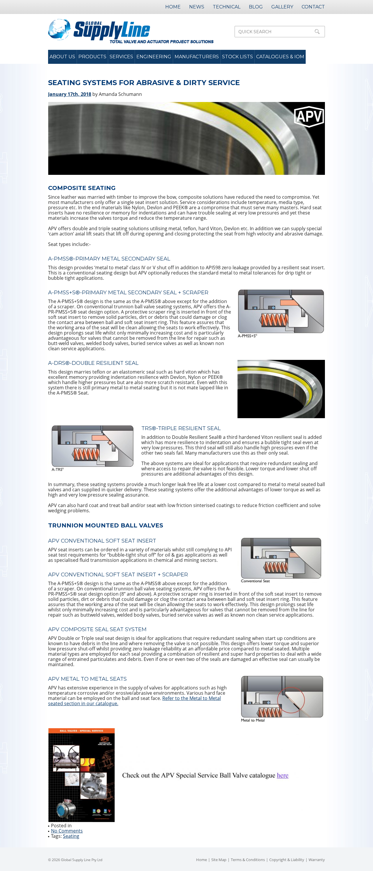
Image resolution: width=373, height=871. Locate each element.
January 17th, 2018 (69, 94)
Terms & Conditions (248, 859)
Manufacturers (197, 56)
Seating (71, 836)
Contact (313, 7)
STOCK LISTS (237, 56)
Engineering (153, 56)
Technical (226, 7)
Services (121, 56)
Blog (256, 7)
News (196, 7)
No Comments (67, 831)
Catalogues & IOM (280, 56)
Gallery (282, 7)
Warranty (317, 859)
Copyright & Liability (286, 859)
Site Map (218, 859)
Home (173, 7)
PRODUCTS (92, 56)
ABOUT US (62, 56)
